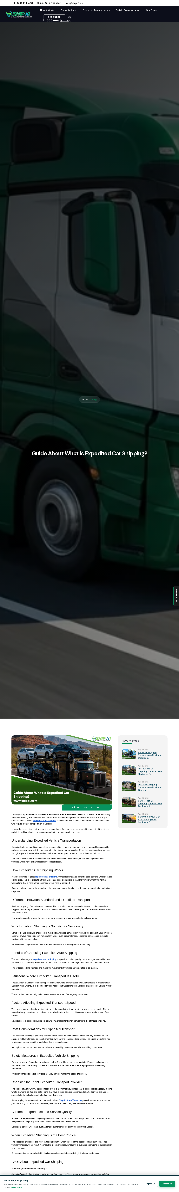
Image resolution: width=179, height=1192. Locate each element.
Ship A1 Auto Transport (49, 3)
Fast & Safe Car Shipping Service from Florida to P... (150, 771)
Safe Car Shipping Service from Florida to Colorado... (150, 755)
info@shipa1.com (75, 3)
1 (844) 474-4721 (23, 3)
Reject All (150, 1183)
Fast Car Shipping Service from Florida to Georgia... (150, 787)
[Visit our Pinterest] (167, 3)
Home (85, 399)
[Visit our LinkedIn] (156, 3)
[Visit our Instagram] (163, 3)
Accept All (167, 1183)
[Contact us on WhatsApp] (159, 3)
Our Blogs (151, 10)
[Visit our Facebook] (148, 3)
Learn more (16, 1187)
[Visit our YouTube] (152, 3)
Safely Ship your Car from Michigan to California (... (149, 819)
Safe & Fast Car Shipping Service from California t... (150, 803)
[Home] (18, 14)
